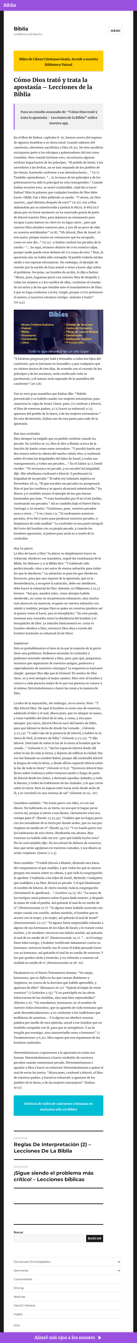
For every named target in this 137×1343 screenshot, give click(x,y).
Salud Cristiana (24, 1305)
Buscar (18, 1232)
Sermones (21, 1270)
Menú (116, 30)
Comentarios (23, 1279)
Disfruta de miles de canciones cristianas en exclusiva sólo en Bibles (58, 1106)
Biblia (10, 5)
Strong (19, 1288)
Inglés (18, 1314)
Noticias (19, 1296)
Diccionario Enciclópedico (32, 1261)
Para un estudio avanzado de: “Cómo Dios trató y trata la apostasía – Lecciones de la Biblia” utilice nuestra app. (59, 117)
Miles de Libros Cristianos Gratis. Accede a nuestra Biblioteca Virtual (58, 62)
